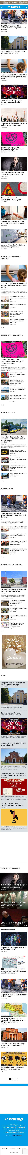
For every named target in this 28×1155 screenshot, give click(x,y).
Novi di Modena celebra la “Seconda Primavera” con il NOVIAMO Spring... (17, 624)
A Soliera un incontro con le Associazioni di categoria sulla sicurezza (18, 467)
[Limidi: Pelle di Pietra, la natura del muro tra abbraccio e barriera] (14, 963)
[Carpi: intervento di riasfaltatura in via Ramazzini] (14, 986)
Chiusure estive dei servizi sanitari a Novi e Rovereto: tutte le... (14, 590)
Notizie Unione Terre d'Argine (7, 72)
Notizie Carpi (3, 23)
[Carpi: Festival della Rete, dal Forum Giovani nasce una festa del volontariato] (14, 115)
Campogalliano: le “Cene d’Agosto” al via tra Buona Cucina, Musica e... (13, 774)
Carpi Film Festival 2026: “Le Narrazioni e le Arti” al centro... (12, 804)
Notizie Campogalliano (5, 145)
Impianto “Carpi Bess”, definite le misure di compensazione (13, 246)
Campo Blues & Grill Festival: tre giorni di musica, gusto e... (12, 1068)
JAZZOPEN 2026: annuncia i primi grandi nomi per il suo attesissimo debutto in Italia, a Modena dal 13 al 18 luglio (13, 903)
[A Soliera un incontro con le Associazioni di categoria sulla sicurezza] (5, 468)
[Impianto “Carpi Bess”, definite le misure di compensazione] (14, 236)
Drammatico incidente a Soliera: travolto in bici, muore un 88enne (18, 451)
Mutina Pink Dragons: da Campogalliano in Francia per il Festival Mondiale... (12, 149)
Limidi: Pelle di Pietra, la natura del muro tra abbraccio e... (14, 972)
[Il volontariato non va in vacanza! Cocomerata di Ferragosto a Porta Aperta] (5, 314)
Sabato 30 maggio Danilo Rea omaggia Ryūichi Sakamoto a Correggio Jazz (13, 923)
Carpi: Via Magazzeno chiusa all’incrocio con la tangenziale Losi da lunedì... (13, 28)
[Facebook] (14, 1138)
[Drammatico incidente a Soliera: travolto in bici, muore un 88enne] (5, 452)
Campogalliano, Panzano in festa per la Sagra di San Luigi (13, 52)
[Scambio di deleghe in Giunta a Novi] (5, 618)
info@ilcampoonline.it (17, 1135)
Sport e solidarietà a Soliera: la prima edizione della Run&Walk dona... (18, 459)
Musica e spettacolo (5, 170)
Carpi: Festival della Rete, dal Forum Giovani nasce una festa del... (14, 125)
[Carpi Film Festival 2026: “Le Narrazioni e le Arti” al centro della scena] (14, 817)
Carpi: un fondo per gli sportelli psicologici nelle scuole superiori (12, 222)
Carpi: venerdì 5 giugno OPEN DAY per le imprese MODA (13, 948)
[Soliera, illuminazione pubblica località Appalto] (5, 476)
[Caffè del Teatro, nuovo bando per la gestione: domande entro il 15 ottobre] (14, 1035)
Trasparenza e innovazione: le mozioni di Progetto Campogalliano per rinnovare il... (18, 398)
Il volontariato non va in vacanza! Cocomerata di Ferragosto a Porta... (16, 313)
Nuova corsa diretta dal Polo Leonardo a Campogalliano (17, 388)
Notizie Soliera (4, 434)
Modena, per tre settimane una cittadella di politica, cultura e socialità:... (12, 174)
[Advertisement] (14, 847)
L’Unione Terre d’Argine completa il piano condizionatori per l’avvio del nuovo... (14, 76)
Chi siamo (24, 1148)
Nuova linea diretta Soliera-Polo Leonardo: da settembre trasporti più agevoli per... (13, 439)
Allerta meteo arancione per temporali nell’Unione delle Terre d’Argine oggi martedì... (13, 1020)
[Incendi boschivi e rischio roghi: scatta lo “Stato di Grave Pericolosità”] (5, 322)
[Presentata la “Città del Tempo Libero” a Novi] (5, 610)
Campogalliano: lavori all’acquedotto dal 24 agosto (11, 199)
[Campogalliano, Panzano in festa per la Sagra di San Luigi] (14, 43)
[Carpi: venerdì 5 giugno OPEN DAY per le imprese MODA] (14, 939)
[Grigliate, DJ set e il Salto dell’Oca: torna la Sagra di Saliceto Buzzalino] (14, 756)
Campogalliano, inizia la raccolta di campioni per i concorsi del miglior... (17, 382)
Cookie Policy (12, 1148)
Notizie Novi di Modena (6, 587)
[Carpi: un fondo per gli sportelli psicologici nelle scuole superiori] (14, 213)
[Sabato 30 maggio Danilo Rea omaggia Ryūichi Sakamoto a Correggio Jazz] (14, 918)
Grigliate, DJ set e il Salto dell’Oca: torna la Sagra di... (13, 744)
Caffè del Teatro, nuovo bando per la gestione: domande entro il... (13, 1044)
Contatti (18, 1148)
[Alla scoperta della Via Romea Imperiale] (5, 306)
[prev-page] (1, 327)
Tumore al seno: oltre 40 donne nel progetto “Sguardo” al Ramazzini (18, 550)
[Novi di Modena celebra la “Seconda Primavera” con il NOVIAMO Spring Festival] (5, 625)
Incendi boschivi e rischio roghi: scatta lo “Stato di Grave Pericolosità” (18, 321)
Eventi (2, 49)
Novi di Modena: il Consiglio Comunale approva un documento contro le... (17, 602)
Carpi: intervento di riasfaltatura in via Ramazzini (14, 996)
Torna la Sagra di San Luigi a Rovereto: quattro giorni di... (11, 101)
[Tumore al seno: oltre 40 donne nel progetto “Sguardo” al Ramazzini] (5, 551)
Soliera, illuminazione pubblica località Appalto (18, 474)
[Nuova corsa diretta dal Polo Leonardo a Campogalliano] (5, 390)
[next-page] (3, 327)
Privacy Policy (5, 1148)
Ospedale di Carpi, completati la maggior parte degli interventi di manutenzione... (18, 543)
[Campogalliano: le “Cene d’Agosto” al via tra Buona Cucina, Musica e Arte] (14, 787)
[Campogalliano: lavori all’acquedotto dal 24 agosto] (14, 189)
